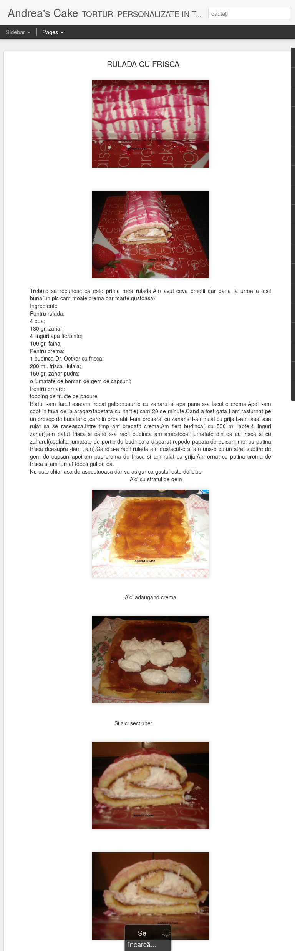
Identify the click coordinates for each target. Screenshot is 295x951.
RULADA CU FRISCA (143, 63)
